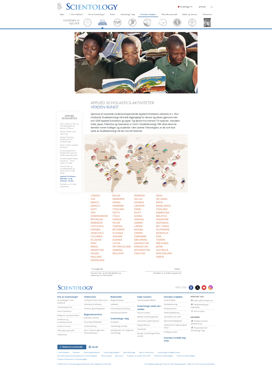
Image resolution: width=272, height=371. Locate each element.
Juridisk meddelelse (207, 364)
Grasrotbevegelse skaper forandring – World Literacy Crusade (69, 160)
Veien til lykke (170, 300)
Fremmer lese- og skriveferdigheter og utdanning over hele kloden (106, 274)
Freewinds (141, 329)
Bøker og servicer (189, 14)
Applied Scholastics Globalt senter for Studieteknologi (67, 139)
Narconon (119, 356)
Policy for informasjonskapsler (174, 364)
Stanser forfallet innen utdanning (68, 132)
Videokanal (62, 334)
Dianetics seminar (91, 317)
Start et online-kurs (146, 352)
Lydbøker (115, 304)
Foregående (97, 269)
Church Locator (143, 312)
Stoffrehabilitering (171, 312)
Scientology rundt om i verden (149, 307)
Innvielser (115, 322)
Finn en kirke (199, 311)
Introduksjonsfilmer (119, 312)
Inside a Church (64, 326)
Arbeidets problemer (93, 304)
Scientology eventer (119, 326)
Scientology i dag (128, 14)
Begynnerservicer (93, 314)
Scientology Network (92, 352)
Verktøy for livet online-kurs (96, 300)
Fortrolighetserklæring (152, 364)
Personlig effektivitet (93, 322)
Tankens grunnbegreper (94, 308)
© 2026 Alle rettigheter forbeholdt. (84, 364)
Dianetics (76, 352)
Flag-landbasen (143, 325)
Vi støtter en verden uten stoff (138, 356)
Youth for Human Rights (186, 356)
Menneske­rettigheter (173, 321)
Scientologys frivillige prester (169, 352)
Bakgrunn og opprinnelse (68, 315)
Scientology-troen (64, 307)
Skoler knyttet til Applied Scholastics (69, 146)
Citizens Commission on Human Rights (72, 359)
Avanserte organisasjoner (148, 321)
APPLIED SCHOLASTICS (69, 117)
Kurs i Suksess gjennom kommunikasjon (94, 331)
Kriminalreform (170, 308)
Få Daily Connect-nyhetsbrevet (199, 322)
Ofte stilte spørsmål (169, 14)
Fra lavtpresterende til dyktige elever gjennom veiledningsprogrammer (68, 152)
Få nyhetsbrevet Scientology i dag (199, 329)
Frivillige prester (170, 332)
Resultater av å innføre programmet (167, 273)
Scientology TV (186, 6)
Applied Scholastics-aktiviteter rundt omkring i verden (68, 178)
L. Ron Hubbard (76, 14)
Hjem (62, 14)
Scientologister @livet (146, 300)
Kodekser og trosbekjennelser (64, 320)
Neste (177, 269)
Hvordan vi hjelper (148, 14)
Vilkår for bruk (192, 364)
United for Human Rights (163, 356)
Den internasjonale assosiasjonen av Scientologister (77, 356)
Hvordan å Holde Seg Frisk (175, 339)
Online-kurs (207, 14)
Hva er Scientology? (96, 14)
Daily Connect (144, 296)
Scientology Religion (112, 352)
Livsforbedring (90, 326)
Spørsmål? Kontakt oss (203, 300)
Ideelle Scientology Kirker (148, 316)
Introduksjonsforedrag (120, 308)
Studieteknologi (170, 304)
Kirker (112, 14)
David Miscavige (129, 352)
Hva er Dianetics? (64, 311)
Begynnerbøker (117, 300)
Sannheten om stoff (172, 316)
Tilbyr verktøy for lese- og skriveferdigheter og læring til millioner (69, 126)
